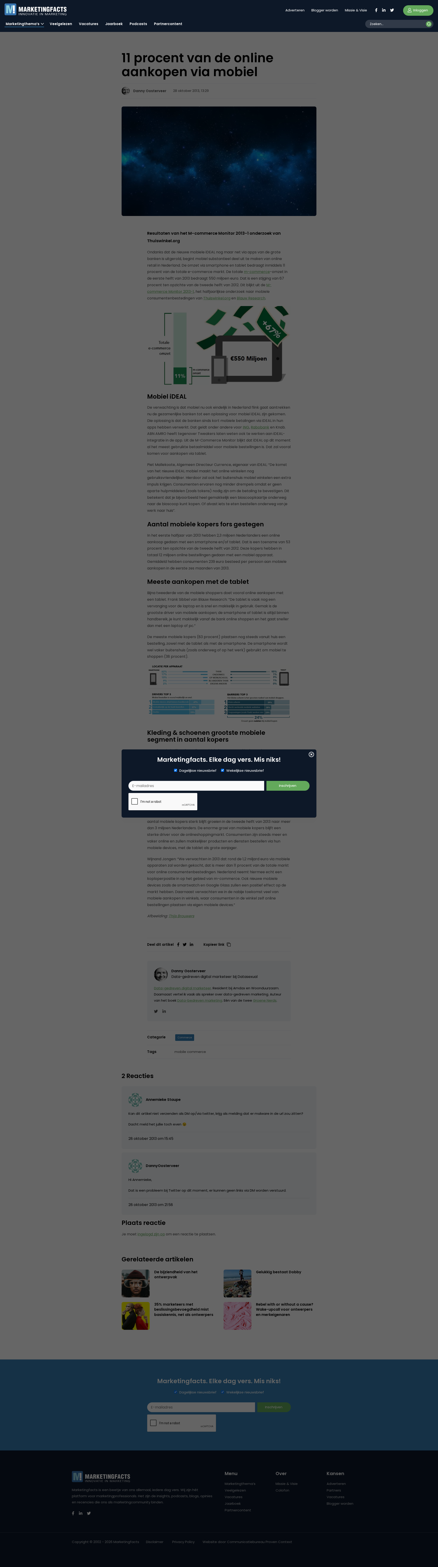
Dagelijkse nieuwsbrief (197, 771)
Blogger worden (324, 10)
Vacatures (88, 23)
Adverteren (295, 10)
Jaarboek (114, 23)
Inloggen (420, 10)
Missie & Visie (356, 10)
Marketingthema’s (22, 23)
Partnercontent (168, 23)
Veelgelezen (61, 23)
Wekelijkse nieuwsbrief (245, 771)
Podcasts (138, 23)
